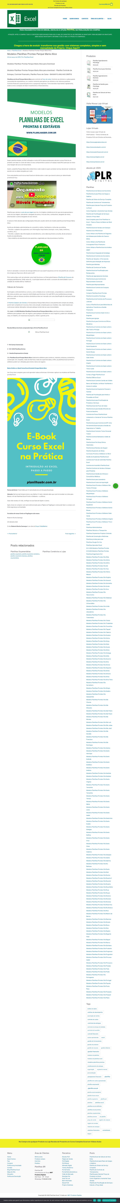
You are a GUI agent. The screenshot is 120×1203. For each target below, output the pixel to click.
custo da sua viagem (27, 212)
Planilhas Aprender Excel (94, 545)
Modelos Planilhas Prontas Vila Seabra (98, 691)
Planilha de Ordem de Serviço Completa (98, 199)
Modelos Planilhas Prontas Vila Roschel (98, 881)
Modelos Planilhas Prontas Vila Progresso (99, 951)
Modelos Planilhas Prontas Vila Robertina (99, 905)
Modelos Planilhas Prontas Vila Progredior (99, 954)
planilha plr (104, 1099)
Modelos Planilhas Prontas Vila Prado (98, 972)
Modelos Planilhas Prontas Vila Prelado (98, 966)
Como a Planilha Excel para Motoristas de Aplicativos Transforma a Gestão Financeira (99, 307)
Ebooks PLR (66, 1157)
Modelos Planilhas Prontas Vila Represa (98, 919)
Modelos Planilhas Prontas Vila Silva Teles (99, 679)
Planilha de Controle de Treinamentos (98, 202)
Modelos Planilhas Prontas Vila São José (99, 728)
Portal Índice (66, 1170)
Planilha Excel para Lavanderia (95, 479)
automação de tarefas (93, 1016)
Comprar (10, 1163)
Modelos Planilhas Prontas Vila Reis (97, 928)
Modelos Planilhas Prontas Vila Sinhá (97, 671)
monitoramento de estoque (95, 1066)
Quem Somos (11, 1159)
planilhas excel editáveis (95, 1106)
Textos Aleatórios (67, 1167)
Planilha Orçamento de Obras (95, 451)
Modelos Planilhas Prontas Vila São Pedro (99, 711)
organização (90, 1069)
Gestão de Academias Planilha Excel (97, 457)
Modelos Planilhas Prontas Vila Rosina (98, 875)
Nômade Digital (67, 1165)
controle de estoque (94, 1023)
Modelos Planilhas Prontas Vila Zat (97, 566)
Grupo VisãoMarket (41, 526)
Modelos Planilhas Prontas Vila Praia (97, 969)
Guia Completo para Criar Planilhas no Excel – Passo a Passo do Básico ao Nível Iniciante (99, 222)
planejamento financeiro (94, 1076)
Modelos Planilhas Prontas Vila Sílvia (97, 676)
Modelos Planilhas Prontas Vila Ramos (98, 942)
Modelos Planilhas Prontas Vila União (97, 606)
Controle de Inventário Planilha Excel (97, 465)
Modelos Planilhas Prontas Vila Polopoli (98, 995)
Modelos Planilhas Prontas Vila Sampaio (98, 855)
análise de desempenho (95, 1012)
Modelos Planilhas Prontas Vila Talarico (98, 632)
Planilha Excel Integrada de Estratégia (98, 253)
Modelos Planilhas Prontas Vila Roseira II (99, 878)
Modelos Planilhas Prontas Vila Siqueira (98, 668)
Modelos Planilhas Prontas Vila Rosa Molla (99, 887)
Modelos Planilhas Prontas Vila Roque (98, 893)
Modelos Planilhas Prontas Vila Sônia (97, 650)
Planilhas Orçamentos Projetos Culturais (98, 533)
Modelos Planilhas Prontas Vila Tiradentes (99, 623)
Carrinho (37, 1161)
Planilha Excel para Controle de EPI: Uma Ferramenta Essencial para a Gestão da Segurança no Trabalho (99, 425)
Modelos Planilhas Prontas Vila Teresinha (99, 626)
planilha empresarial (93, 1084)
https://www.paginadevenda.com (96, 142)
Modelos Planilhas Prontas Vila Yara (97, 569)
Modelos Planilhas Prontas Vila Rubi (97, 872)
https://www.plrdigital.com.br (95, 157)
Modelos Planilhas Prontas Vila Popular (98, 983)
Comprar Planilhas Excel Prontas (96, 293)
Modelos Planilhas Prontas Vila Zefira (97, 563)
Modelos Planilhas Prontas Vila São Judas (99, 725)
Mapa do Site (11, 1172)
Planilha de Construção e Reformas (97, 536)
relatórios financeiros (93, 1130)
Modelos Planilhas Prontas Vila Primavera (99, 963)
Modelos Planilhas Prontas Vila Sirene (98, 665)
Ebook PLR (65, 1183)
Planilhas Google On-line (94, 542)
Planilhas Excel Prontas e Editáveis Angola (99, 519)
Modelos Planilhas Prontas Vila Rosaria (98, 884)
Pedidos (37, 1163)
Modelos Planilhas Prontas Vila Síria (97, 662)
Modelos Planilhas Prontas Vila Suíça (97, 641)
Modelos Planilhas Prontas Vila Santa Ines (99, 818)
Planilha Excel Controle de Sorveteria (98, 256)
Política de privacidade (14, 1165)
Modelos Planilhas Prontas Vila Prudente (99, 948)
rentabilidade (106, 1130)
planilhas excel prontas (94, 1109)
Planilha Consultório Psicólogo (95, 296)
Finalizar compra (40, 1159)
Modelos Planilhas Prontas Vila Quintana (98, 945)
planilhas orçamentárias (93, 1113)
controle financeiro (93, 1034)
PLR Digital (65, 1161)
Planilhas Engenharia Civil (94, 554)
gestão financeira (93, 1051)
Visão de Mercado (67, 1174)
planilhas (89, 1102)
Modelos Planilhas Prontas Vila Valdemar (99, 598)
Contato (9, 1167)
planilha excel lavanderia (94, 1092)
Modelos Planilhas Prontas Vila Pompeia (98, 992)
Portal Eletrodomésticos (69, 1172)
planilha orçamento (16, 554)
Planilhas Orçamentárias (20, 551)
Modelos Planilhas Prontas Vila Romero (98, 896)
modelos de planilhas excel (94, 1058)
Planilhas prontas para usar (94, 539)
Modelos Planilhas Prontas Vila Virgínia (98, 577)
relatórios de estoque (93, 1126)
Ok (94, 1200)
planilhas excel (99, 1102)
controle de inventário (93, 1030)
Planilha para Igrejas (92, 318)
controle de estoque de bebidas (96, 1027)
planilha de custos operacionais (97, 1080)
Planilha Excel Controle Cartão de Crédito (99, 380)
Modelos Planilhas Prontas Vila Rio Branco (99, 908)
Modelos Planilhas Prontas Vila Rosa (97, 890)
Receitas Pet (66, 1176)
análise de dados (92, 1008)
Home (9, 1157)
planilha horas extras (93, 1095)
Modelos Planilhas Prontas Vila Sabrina (98, 861)
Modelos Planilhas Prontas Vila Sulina (98, 638)
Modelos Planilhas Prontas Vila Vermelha (99, 583)
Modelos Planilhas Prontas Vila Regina (98, 931)
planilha (107, 1076)
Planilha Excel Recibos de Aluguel (96, 448)
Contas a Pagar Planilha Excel (95, 374)
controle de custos (93, 1019)
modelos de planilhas (93, 1055)
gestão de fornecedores (94, 1041)
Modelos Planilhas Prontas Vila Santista (98, 773)
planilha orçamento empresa (19, 556)
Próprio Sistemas (67, 1185)
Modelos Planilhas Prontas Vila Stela (97, 644)
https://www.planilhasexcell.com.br (97, 152)
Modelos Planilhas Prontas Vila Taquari (98, 629)
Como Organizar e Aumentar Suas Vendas (99, 211)
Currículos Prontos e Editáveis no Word (98, 454)
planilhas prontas (92, 1116)
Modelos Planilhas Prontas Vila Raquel (98, 939)
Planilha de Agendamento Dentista (97, 276)
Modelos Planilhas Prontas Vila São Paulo (99, 714)
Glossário (10, 1174)
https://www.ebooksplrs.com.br (96, 147)
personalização (91, 1073)
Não (99, 1200)
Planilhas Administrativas (94, 527)
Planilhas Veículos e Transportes (96, 530)
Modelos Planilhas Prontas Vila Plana (97, 998)
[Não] (118, 1200)
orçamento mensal (102, 1069)
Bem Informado (67, 1180)
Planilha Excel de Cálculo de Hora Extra (98, 191)
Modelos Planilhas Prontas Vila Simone (98, 674)
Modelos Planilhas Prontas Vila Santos (98, 748)
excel (103, 1037)
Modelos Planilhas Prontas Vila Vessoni (98, 580)
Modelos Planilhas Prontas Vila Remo (97, 925)
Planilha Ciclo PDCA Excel (94, 230)
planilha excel (93, 1088)
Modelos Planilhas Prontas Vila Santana (98, 776)
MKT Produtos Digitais (75, 1195)
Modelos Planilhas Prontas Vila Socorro (98, 659)
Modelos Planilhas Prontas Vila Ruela (97, 869)
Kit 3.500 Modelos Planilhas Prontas (97, 548)
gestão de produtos (92, 1044)
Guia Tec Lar (66, 1178)
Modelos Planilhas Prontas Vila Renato (98, 922)
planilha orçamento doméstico (30, 554)
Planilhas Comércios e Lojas (54, 551)
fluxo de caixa (46, 79)
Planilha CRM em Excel (93, 377)
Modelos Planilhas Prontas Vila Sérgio (98, 688)
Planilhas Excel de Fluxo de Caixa (96, 406)
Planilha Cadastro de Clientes (18, 303)
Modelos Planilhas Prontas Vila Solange (98, 653)
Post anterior (12, 533)
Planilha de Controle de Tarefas (96, 267)
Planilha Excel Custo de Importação (97, 482)
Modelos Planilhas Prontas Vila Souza (98, 647)
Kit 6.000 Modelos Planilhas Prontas (97, 551)
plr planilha (103, 1116)
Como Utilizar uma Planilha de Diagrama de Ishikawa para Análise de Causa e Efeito (98, 236)
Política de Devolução (14, 1176)
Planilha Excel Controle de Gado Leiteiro (98, 371)
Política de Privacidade (109, 1200)
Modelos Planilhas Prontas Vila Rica (97, 910)
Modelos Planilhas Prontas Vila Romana (98, 902)
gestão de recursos (92, 1048)
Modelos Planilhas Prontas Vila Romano (98, 899)
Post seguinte (70, 533)
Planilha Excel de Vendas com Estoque (98, 227)
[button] (104, 19)
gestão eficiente (105, 1048)
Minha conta (38, 1157)
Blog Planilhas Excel (13, 1170)
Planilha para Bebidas (93, 264)
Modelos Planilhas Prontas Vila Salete (98, 858)
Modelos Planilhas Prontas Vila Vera (97, 589)
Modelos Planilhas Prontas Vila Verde (98, 586)
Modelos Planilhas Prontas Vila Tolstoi (98, 620)
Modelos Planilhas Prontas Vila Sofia (97, 656)
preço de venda (91, 1120)
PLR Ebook (65, 1163)
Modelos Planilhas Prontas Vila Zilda (97, 557)
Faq (8, 1161)
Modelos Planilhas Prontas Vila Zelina (98, 560)
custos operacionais (92, 1037)
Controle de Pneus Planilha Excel (96, 414)
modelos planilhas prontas (96, 1062)
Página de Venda (67, 1159)
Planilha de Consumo (65, 277)
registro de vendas (92, 1123)
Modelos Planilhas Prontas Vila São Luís (98, 722)
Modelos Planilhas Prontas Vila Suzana (98, 635)
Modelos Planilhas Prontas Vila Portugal (98, 980)
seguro (89, 1133)
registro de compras (104, 1120)
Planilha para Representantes (95, 284)
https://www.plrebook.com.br (95, 162)
